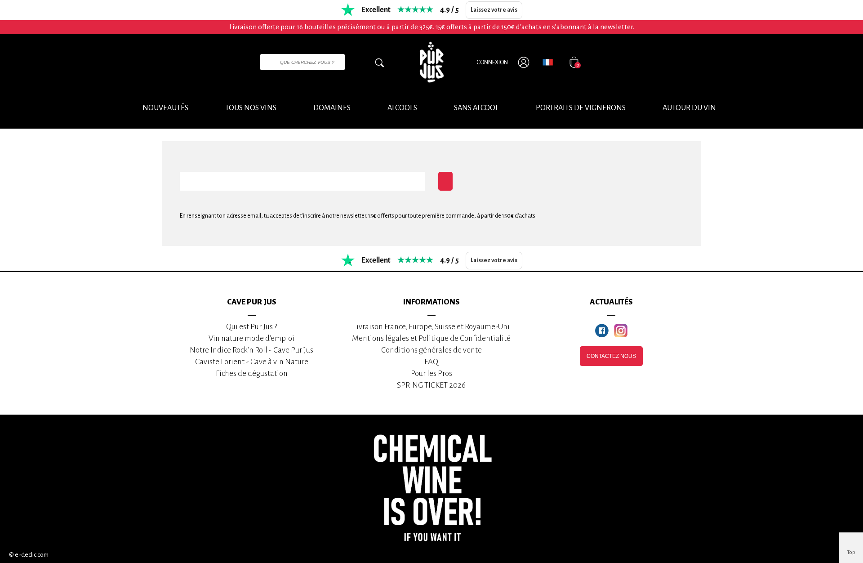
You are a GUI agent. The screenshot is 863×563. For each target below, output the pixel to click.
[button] (689, 108)
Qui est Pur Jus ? (251, 326)
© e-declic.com (29, 554)
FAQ (431, 361)
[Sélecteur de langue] (547, 62)
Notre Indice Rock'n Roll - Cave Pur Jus (251, 350)
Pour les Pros (431, 373)
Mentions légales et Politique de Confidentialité (431, 338)
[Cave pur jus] (431, 62)
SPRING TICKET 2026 (431, 385)
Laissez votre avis (494, 10)
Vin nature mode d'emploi (251, 338)
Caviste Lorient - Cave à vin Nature (251, 361)
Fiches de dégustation (252, 373)
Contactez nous (611, 356)
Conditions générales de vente (431, 350)
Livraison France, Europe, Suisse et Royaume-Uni (431, 326)
